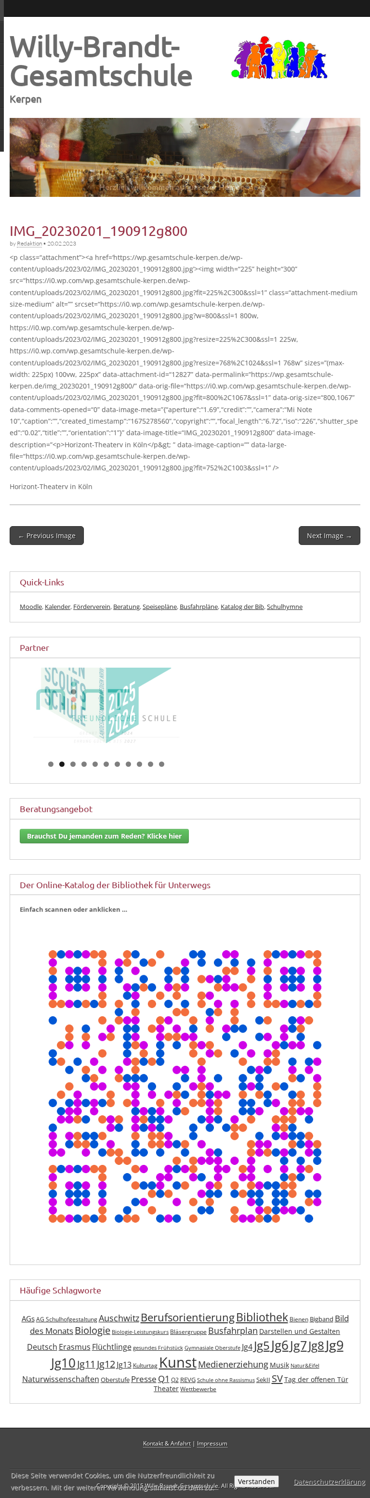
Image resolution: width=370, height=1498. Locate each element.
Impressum (212, 1455)
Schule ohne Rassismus (226, 1391)
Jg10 (63, 1374)
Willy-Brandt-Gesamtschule (101, 59)
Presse (144, 1390)
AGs (28, 1330)
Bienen (299, 1330)
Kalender (57, 606)
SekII (263, 1391)
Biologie (92, 1342)
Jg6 (280, 1356)
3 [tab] (73, 775)
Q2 (175, 1391)
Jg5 (262, 1357)
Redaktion (29, 243)
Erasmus (75, 1358)
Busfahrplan (233, 1342)
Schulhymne (285, 606)
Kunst (178, 1374)
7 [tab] (117, 775)
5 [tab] (95, 775)
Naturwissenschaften (60, 1390)
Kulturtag (145, 1377)
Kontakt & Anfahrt (167, 1455)
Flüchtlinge (112, 1358)
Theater (166, 1400)
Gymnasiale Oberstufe (212, 1359)
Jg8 (316, 1357)
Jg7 (298, 1356)
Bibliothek (262, 1328)
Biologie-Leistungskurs (140, 1344)
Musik (279, 1377)
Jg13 (124, 1376)
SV (277, 1389)
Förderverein (91, 606)
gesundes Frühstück (158, 1359)
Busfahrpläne (199, 606)
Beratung (126, 606)
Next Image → (329, 535)
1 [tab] (50, 775)
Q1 (164, 1390)
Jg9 (335, 1356)
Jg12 (106, 1375)
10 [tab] (151, 775)
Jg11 (86, 1375)
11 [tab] (162, 775)
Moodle (31, 606)
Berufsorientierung (188, 1328)
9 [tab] (139, 775)
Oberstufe (115, 1391)
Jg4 (247, 1358)
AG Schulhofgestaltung (66, 1330)
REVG (188, 1391)
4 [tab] (84, 775)
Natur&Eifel (305, 1377)
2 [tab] (62, 775)
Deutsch (42, 1358)
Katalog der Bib (242, 606)
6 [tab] (106, 775)
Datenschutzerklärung (329, 1481)
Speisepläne (160, 606)
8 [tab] (128, 775)
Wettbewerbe (198, 1401)
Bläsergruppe (188, 1343)
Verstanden (256, 1481)
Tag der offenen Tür (316, 1390)
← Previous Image (47, 535)
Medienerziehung (233, 1376)
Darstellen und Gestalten (299, 1343)
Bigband (321, 1331)
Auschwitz (119, 1329)
